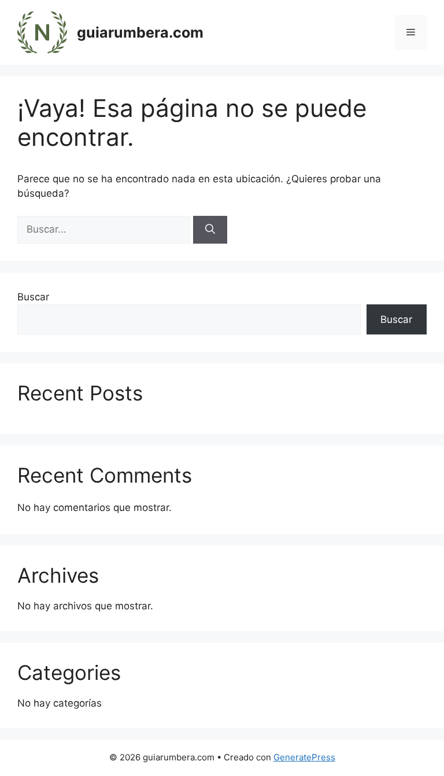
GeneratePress (304, 757)
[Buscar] (210, 230)
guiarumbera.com (140, 32)
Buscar (33, 297)
